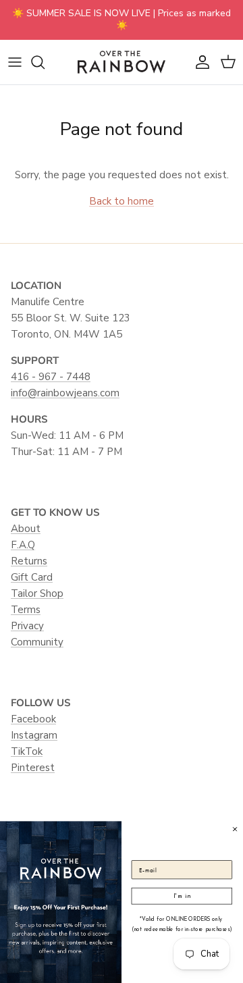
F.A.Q (23, 545)
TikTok (27, 751)
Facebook (33, 719)
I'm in (181, 896)
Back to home (121, 201)
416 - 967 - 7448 (50, 376)
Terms (25, 609)
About (25, 528)
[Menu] (15, 62)
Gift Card (32, 577)
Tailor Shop (37, 593)
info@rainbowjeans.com (65, 393)
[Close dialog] (234, 828)
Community (37, 642)
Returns (29, 561)
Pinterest (33, 767)
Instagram (34, 735)
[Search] (44, 62)
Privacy (27, 626)
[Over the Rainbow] (121, 62)
